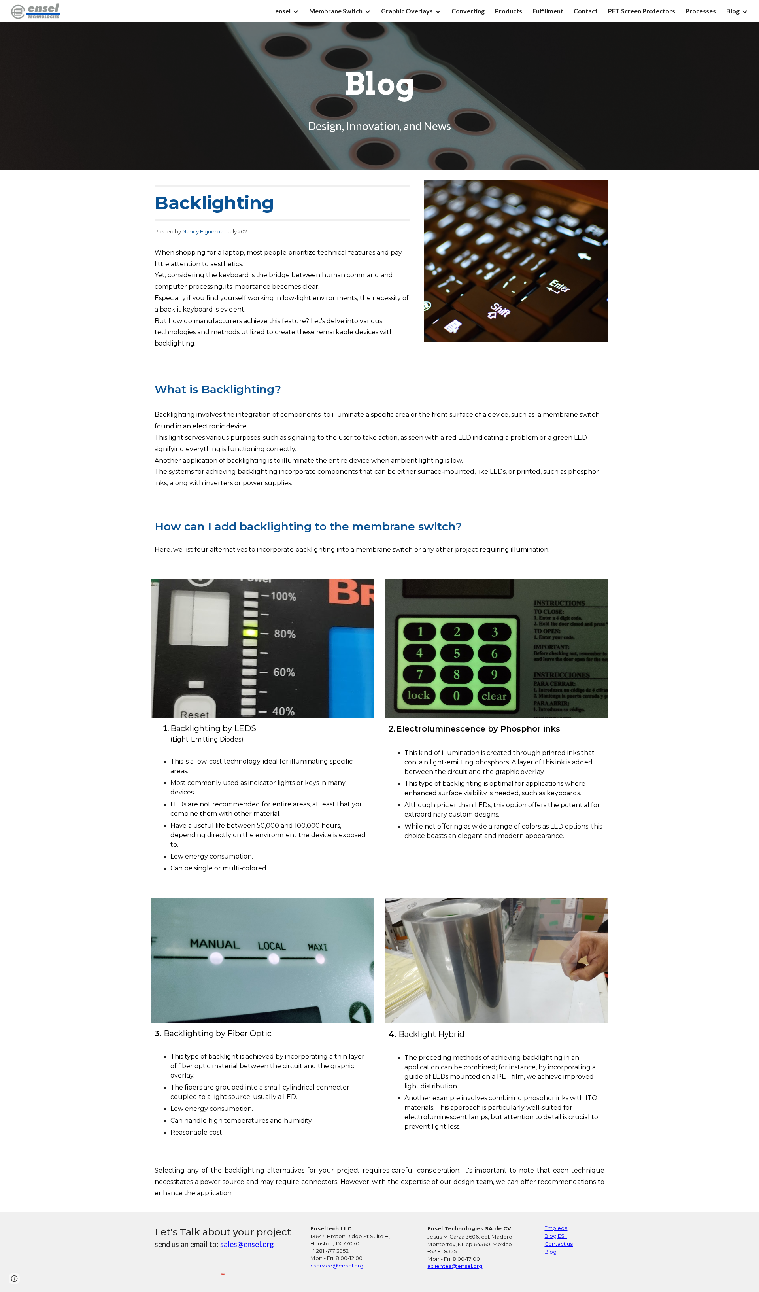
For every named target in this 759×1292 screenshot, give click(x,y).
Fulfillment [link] (547, 11)
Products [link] (508, 11)
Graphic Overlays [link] (407, 11)
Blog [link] (733, 11)
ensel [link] (283, 11)
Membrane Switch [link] (336, 11)
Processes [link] (700, 11)
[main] (379, 84)
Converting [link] (468, 11)
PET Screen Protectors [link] (641, 11)
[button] (14, 1278)
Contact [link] (586, 11)
